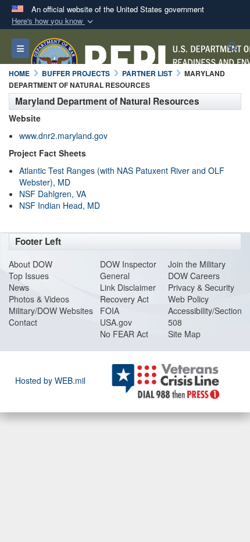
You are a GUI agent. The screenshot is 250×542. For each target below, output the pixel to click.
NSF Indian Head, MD (59, 205)
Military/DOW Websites (51, 310)
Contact (23, 322)
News (19, 287)
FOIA (109, 310)
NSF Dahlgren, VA (52, 193)
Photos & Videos (39, 299)
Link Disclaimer (128, 287)
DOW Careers (194, 275)
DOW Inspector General (128, 269)
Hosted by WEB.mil (50, 380)
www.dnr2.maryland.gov (63, 135)
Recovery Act (124, 299)
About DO (27, 264)
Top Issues (29, 275)
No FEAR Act (124, 334)
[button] (53, 21)
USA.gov (116, 322)
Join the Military (197, 264)
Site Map (184, 334)
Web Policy (188, 299)
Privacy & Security (201, 287)
